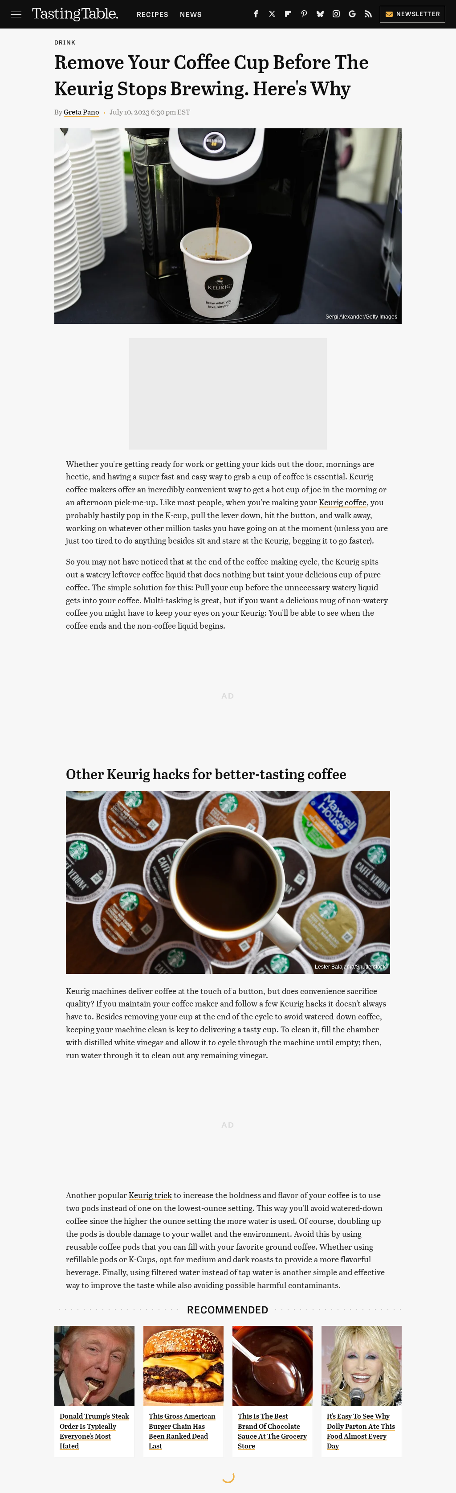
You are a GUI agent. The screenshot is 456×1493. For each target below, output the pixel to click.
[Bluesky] (320, 15)
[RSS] (368, 15)
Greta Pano (81, 111)
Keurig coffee (342, 501)
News (191, 14)
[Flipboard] (288, 15)
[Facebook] (256, 15)
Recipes (152, 14)
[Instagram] (336, 15)
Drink (65, 42)
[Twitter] (272, 15)
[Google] (352, 15)
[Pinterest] (304, 15)
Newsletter (418, 13)
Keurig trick (150, 1194)
